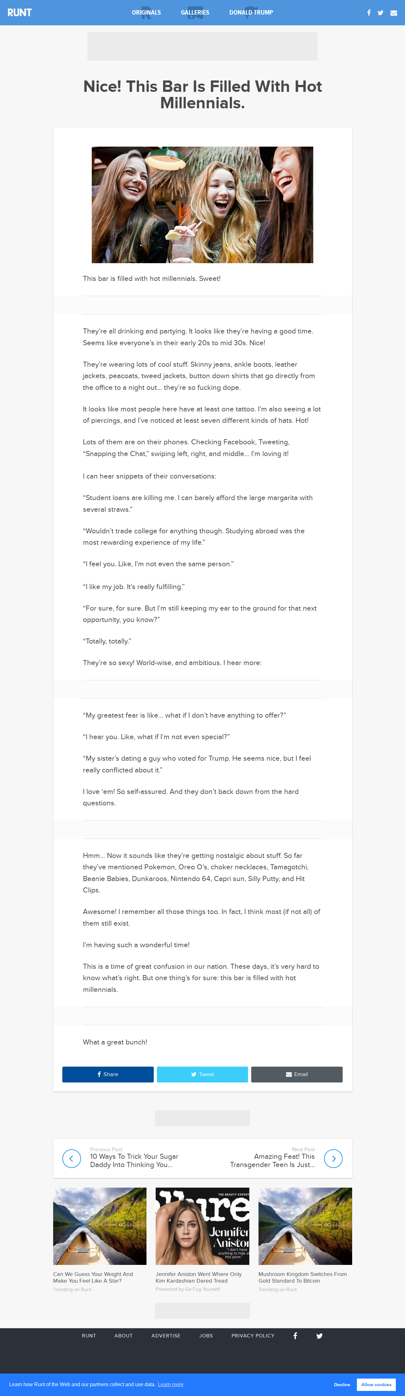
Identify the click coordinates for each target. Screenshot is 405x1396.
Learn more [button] (171, 1384)
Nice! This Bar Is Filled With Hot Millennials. (202, 95)
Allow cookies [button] (376, 1384)
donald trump (251, 12)
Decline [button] (342, 1384)
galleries (195, 12)
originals (146, 12)
